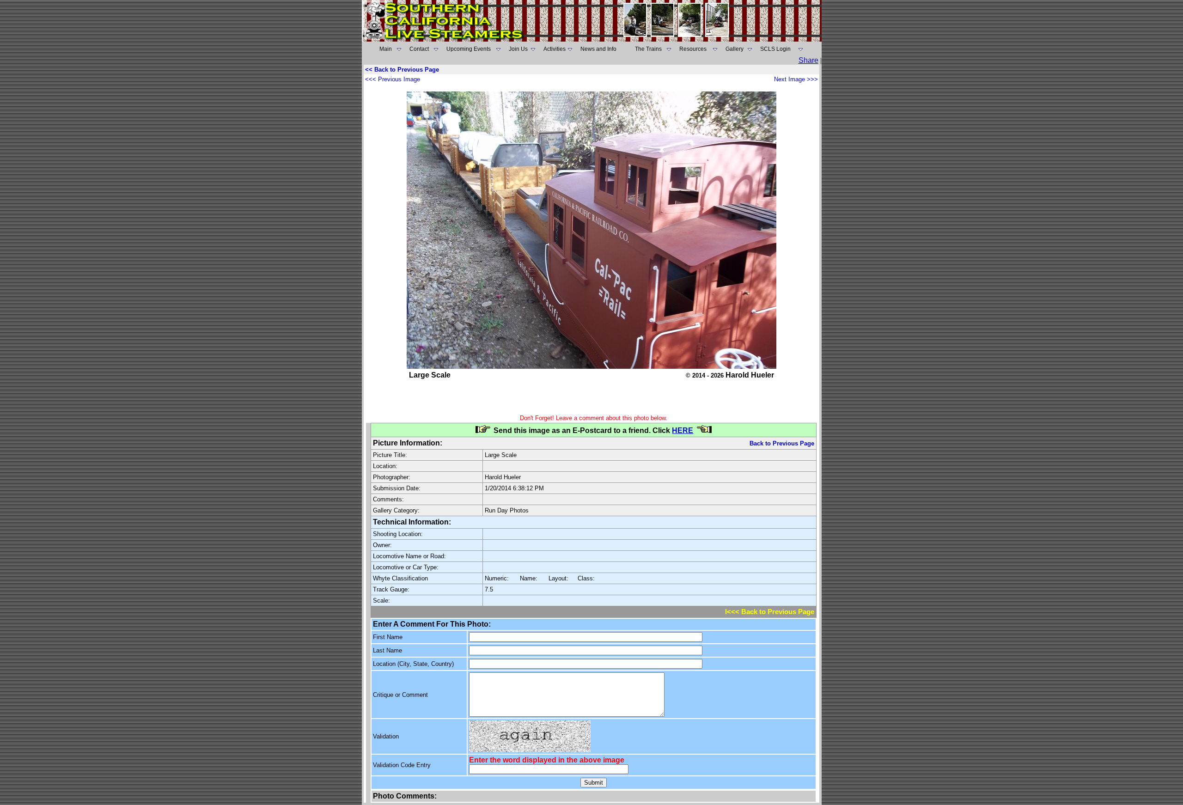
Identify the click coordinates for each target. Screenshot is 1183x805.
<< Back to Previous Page (402, 69)
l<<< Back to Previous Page (769, 612)
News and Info (598, 49)
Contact (419, 49)
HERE (682, 430)
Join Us (518, 49)
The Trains (648, 49)
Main (385, 49)
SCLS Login (775, 49)
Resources (693, 49)
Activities (554, 49)
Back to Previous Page (782, 443)
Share (808, 60)
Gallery (735, 49)
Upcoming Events (468, 49)
